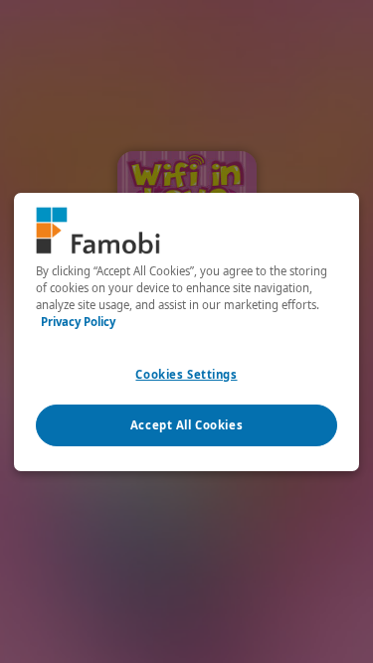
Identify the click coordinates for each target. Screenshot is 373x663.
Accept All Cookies (186, 424)
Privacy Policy (78, 321)
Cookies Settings (186, 374)
